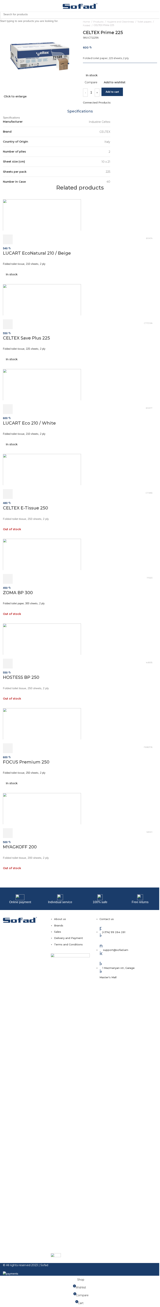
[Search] (157, 6)
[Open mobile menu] (4, 6)
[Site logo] (80, 5)
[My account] (151, 6)
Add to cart (112, 91)
